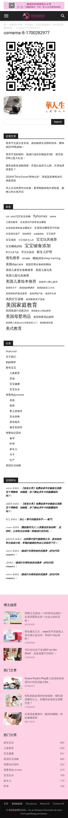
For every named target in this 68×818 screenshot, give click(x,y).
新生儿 (13, 449)
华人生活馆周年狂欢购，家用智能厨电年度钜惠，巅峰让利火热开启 (35, 190)
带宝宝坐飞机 (12, 252)
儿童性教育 (12, 222)
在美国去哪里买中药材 (47, 227)
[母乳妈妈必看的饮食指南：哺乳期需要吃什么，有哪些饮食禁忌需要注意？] (13, 700)
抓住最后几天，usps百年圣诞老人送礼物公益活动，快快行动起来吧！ (44, 635)
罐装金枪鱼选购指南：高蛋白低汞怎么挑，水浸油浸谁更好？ (35, 167)
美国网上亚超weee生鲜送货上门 (21, 322)
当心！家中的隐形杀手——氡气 (35, 519)
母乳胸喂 (26, 258)
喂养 (12, 405)
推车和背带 (16, 427)
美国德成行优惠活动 (17, 310)
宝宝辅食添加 (38, 245)
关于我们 (11, 356)
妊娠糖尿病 (39, 234)
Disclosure (31, 803)
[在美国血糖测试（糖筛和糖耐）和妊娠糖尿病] (13, 718)
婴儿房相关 (16, 411)
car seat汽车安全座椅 (18, 216)
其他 (12, 378)
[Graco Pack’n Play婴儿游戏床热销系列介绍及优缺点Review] (13, 683)
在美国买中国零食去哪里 (33, 222)
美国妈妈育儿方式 (45, 287)
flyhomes (40, 216)
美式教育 (14, 328)
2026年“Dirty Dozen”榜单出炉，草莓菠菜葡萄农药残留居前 (34, 178)
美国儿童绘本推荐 (21, 281)
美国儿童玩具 (44, 270)
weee (53, 216)
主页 (6, 803)
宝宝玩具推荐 (46, 239)
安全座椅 (15, 416)
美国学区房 (50, 293)
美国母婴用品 (18, 316)
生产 (12, 460)
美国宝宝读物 (14, 299)
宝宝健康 (15, 384)
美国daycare (14, 264)
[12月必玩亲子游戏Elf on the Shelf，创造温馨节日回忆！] (13, 654)
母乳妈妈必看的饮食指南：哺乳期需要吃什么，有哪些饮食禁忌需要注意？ (44, 699)
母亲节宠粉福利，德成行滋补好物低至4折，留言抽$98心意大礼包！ (34, 156)
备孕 (12, 438)
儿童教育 (15, 373)
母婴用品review (15, 394)
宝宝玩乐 (15, 389)
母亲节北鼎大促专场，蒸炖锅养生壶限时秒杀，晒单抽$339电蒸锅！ (35, 145)
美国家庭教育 (21, 305)
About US (45, 803)
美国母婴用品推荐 (43, 317)
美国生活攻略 (13, 465)
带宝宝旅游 (27, 252)
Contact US (58, 803)
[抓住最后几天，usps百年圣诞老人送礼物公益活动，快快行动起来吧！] (13, 636)
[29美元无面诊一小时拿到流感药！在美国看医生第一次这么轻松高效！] (13, 617)
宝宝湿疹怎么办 (26, 240)
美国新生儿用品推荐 (41, 310)
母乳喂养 (13, 258)
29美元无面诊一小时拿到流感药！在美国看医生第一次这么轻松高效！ (44, 617)
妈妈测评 (11, 362)
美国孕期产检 (36, 293)
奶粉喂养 (26, 233)
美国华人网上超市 (48, 281)
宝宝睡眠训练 (14, 246)
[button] (6, 16)
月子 (12, 454)
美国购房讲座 (46, 322)
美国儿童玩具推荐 (17, 275)
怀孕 (12, 443)
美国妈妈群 (17, 803)
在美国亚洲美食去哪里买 (19, 227)
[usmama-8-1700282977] (31, 92)
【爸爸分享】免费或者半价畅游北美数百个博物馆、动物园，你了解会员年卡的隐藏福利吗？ (33, 491)
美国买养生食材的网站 (38, 264)
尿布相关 (15, 422)
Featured (11, 351)
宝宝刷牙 (51, 233)
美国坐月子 (11, 287)
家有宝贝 (11, 367)
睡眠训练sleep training (46, 258)
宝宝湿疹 (11, 239)
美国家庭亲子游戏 (35, 299)
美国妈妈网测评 (26, 287)
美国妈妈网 (14, 809)
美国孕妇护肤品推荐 (16, 293)
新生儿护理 (44, 252)
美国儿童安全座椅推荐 (19, 270)
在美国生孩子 (13, 233)
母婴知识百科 (13, 432)
